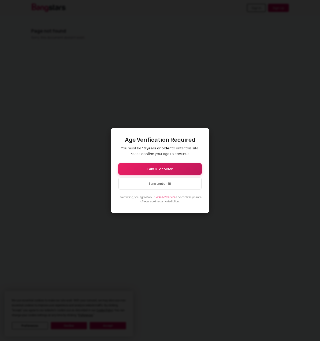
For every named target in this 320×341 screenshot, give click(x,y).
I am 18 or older (160, 169)
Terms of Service (165, 197)
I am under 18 (160, 183)
